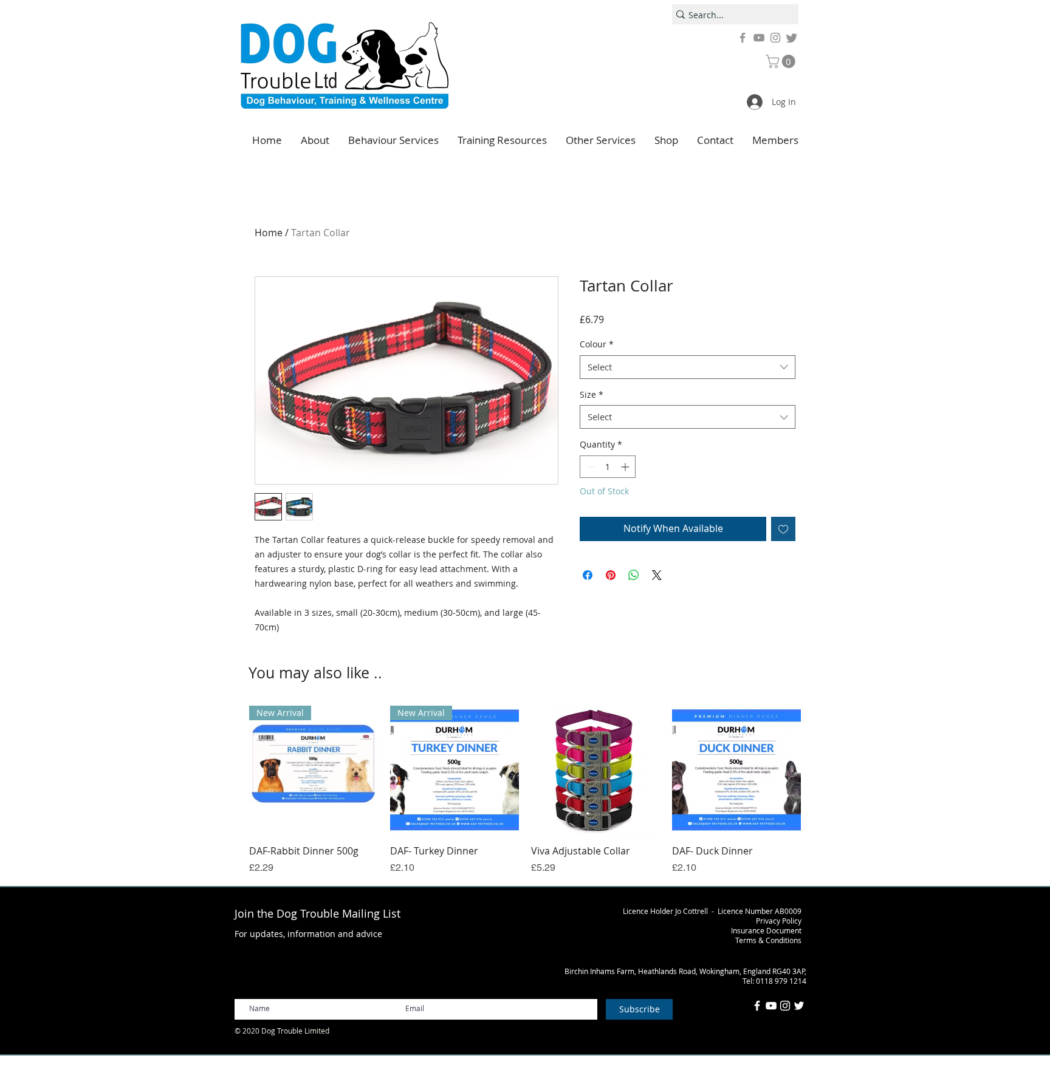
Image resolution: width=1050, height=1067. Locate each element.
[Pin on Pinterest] (610, 575)
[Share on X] (657, 575)
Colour (597, 344)
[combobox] (687, 367)
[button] (782, 61)
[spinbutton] (608, 466)
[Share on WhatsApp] (633, 575)
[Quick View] (595, 770)
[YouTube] (759, 37)
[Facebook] (742, 37)
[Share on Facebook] (587, 575)
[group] (525, 790)
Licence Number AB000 (757, 911)
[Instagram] (775, 37)
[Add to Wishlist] (783, 529)
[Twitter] (791, 37)
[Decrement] (589, 466)
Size (591, 394)
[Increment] (626, 466)
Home (269, 232)
